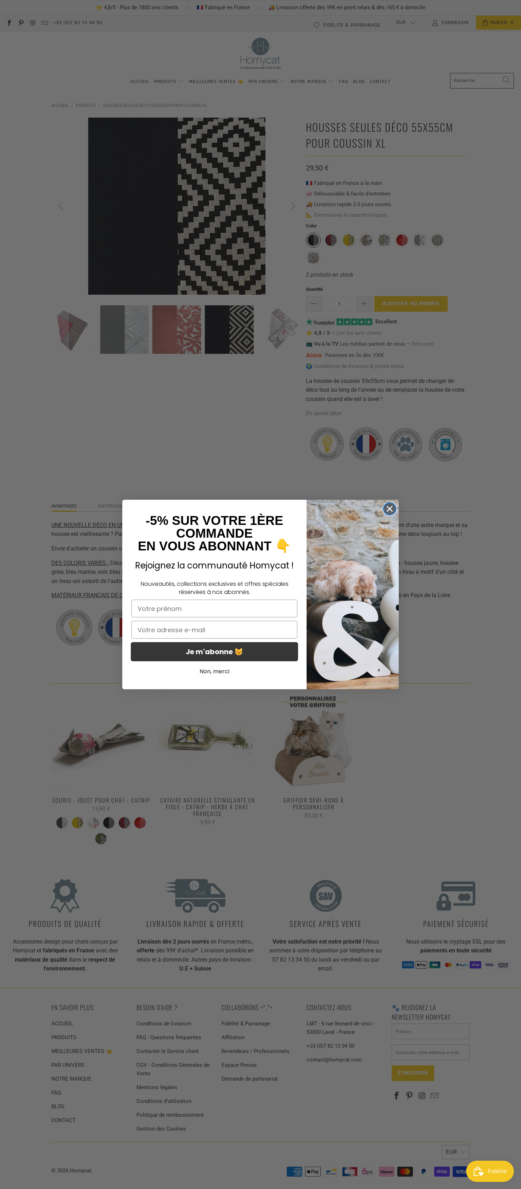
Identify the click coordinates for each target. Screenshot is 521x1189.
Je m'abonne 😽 (214, 652)
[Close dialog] (389, 509)
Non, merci (214, 671)
